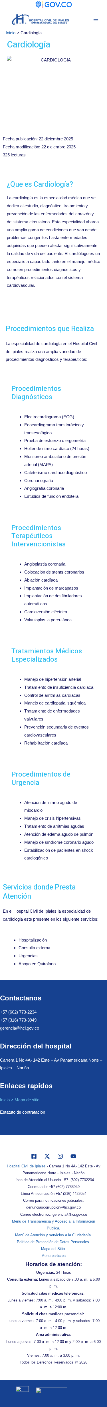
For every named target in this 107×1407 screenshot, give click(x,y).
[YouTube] (73, 1156)
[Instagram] (60, 1156)
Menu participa (53, 1255)
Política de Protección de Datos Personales (53, 1242)
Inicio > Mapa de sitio (19, 1099)
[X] (47, 1156)
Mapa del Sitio (53, 1249)
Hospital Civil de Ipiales (26, 1166)
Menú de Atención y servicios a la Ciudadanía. (53, 1235)
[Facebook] (34, 1156)
